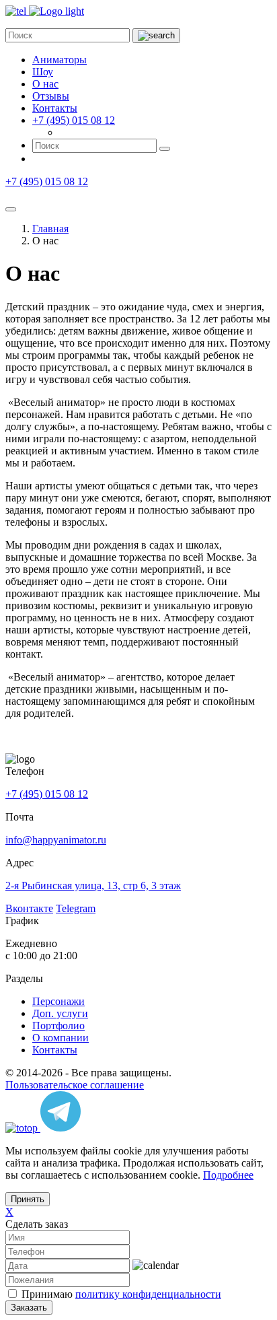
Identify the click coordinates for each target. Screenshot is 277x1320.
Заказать (29, 1307)
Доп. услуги (60, 1013)
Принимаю (121, 1294)
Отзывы (50, 96)
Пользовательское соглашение (74, 1084)
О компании (60, 1037)
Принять (27, 1199)
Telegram (75, 908)
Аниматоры (59, 59)
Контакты (54, 108)
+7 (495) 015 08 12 (73, 120)
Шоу (42, 71)
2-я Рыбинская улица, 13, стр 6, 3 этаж (93, 885)
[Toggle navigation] (10, 209)
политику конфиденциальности (148, 1294)
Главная (50, 228)
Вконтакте (29, 908)
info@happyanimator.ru (55, 839)
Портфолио (58, 1025)
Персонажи (58, 1001)
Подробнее (228, 1175)
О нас (45, 84)
